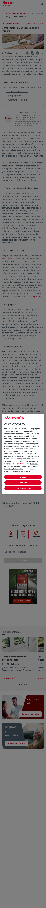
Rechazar (23, 483)
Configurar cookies (23, 488)
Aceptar (23, 477)
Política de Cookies (18, 464)
